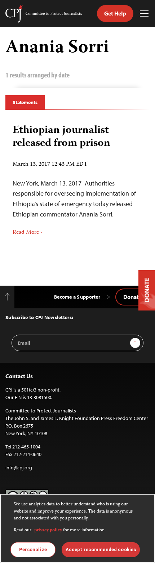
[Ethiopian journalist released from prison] (77, 177)
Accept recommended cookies (101, 549)
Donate (132, 296)
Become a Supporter (77, 297)
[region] (77, 528)
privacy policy (48, 530)
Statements (25, 102)
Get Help (115, 13)
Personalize (33, 549)
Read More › (27, 232)
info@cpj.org (18, 467)
